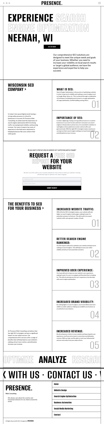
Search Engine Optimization (65, 396)
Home (56, 384)
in (9, 3)
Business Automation (63, 402)
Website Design (60, 390)
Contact (57, 414)
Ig (3, 3)
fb (6, 3)
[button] (99, 3)
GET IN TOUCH (52, 47)
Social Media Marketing (63, 408)
